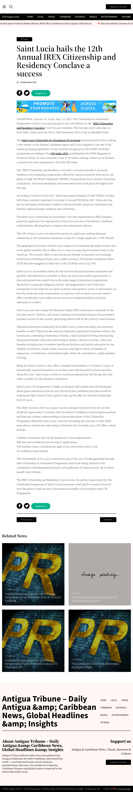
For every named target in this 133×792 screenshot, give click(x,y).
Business (80, 16)
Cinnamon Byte (124, 788)
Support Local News (118, 6)
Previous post (26, 519)
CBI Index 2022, (59, 153)
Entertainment (109, 16)
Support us (40, 93)
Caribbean (65, 16)
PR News (126, 16)
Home (30, 16)
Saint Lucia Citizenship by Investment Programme (51, 140)
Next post (108, 519)
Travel (51, 16)
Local (40, 16)
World (93, 16)
